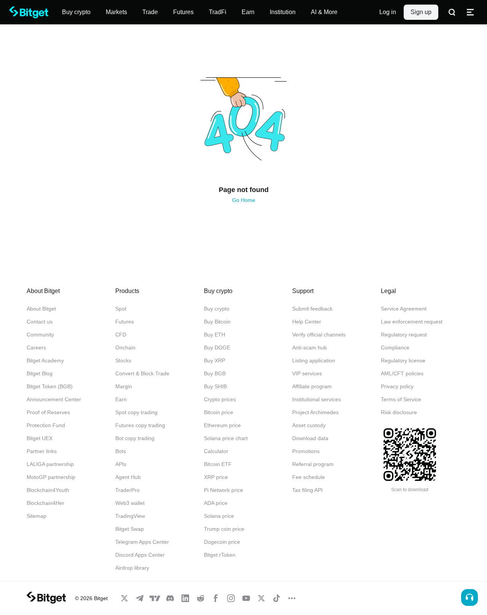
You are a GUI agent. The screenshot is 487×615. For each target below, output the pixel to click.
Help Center (306, 322)
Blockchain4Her (45, 503)
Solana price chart (226, 438)
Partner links (42, 451)
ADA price (216, 503)
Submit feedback (312, 309)
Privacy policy (397, 386)
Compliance (395, 347)
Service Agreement (404, 309)
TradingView (130, 516)
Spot (120, 309)
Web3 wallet (130, 503)
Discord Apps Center (140, 555)
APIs (120, 464)
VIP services (307, 373)
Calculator (216, 451)
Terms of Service (401, 399)
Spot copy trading (136, 412)
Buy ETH (214, 335)
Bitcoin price (218, 412)
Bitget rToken (220, 555)
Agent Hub (128, 477)
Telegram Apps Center (142, 542)
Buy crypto (216, 309)
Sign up (421, 12)
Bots (120, 451)
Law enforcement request (411, 322)
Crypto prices (220, 399)
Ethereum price (222, 425)
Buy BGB (215, 373)
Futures (124, 322)
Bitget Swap (129, 529)
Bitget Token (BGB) (50, 386)
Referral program (313, 464)
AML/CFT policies (402, 373)
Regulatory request (404, 335)
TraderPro (127, 490)
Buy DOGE (217, 347)
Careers (36, 347)
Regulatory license (403, 360)
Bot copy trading (134, 438)
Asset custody (309, 425)
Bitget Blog (40, 373)
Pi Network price (223, 490)
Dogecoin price (222, 542)
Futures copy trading (140, 425)
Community (40, 335)
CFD (120, 335)
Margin (123, 386)
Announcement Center (54, 399)
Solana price (219, 516)
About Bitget (41, 309)
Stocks (123, 360)
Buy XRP (214, 360)
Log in (387, 12)
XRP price (216, 477)
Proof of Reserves (48, 412)
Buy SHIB (215, 386)
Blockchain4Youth (48, 490)
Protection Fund (46, 425)
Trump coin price (224, 529)
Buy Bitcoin (217, 322)
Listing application (313, 360)
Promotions (306, 451)
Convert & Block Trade (142, 373)
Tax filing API (307, 490)
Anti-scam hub (309, 347)
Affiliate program (312, 386)
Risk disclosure (399, 412)
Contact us (40, 322)
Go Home (243, 200)
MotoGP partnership (51, 477)
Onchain (125, 347)
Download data (310, 438)
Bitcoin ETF (218, 464)
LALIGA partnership (50, 464)
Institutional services (316, 399)
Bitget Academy (45, 360)
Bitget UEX (40, 438)
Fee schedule (308, 477)
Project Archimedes (315, 412)
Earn (121, 399)
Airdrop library (132, 568)
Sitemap (36, 516)
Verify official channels (318, 335)
